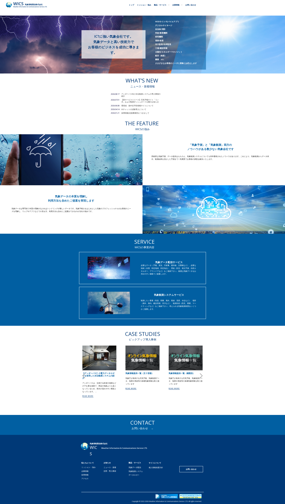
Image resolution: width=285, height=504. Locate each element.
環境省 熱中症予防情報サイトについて (137, 105)
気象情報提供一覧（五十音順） (139, 373)
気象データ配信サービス (169, 262)
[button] (83, 375)
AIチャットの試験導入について (133, 109)
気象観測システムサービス (169, 294)
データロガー (134, 475)
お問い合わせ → (142, 428)
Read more (87, 396)
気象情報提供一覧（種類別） (182, 373)
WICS (18, 3)
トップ (131, 5)
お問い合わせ (190, 5)
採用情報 (85, 475)
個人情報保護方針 (156, 467)
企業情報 (85, 471)
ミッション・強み (144, 5)
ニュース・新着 (110, 467)
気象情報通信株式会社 (34, 4)
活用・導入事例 (110, 471)
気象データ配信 (135, 467)
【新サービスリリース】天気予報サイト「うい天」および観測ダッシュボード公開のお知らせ (140, 101)
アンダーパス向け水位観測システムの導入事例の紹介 (141, 95)
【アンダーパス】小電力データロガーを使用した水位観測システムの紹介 (98, 375)
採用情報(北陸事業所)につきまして (135, 113)
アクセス (85, 478)
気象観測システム (136, 471)
